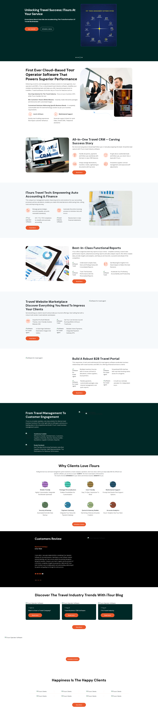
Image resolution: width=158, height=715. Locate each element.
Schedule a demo (46, 33)
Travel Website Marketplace (46, 302)
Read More (79, 172)
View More (79, 627)
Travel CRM (97, 139)
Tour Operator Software (50, 72)
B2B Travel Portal (106, 359)
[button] (76, 57)
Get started (31, 33)
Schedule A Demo (79, 524)
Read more (35, 615)
